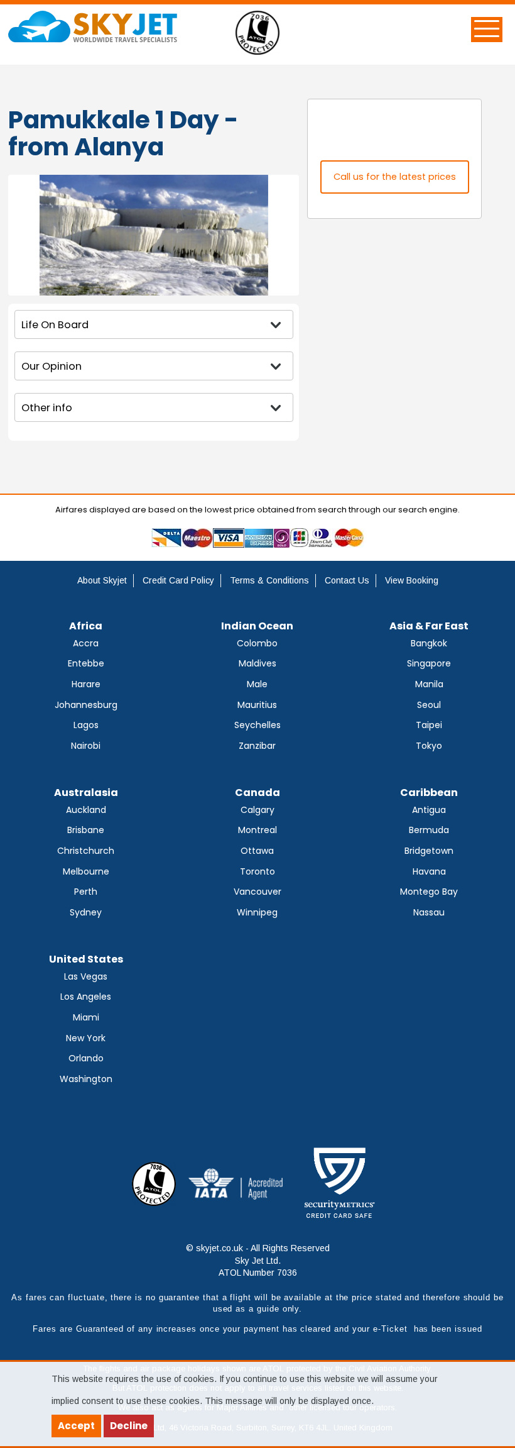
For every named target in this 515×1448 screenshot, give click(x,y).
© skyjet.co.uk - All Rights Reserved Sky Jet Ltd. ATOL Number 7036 (258, 1260)
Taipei (429, 725)
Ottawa (257, 850)
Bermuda (429, 830)
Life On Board (55, 325)
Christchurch (85, 850)
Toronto (257, 871)
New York (86, 1038)
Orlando (86, 1058)
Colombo (257, 643)
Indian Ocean (257, 626)
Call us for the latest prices (394, 176)
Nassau (429, 912)
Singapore (429, 663)
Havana (429, 871)
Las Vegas (85, 976)
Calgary (257, 810)
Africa (85, 626)
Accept (76, 1425)
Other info (46, 408)
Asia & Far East (429, 626)
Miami (86, 1017)
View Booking (411, 580)
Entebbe (86, 663)
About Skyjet (102, 580)
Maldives (257, 663)
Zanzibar (257, 745)
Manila (429, 684)
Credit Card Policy (178, 580)
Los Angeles (85, 996)
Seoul (429, 705)
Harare (86, 684)
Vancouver (257, 891)
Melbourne (86, 871)
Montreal (257, 830)
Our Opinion (51, 366)
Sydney (86, 912)
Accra (86, 643)
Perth (85, 891)
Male (257, 684)
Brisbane (85, 830)
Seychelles (257, 725)
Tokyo (429, 745)
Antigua (429, 810)
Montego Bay (429, 891)
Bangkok (429, 643)
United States (86, 959)
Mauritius (257, 705)
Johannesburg (86, 705)
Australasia (86, 792)
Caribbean (429, 792)
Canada (257, 792)
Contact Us (347, 580)
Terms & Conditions (269, 580)
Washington (86, 1079)
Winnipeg (257, 912)
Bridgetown (428, 850)
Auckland (86, 810)
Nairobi (85, 745)
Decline (129, 1425)
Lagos (86, 725)
